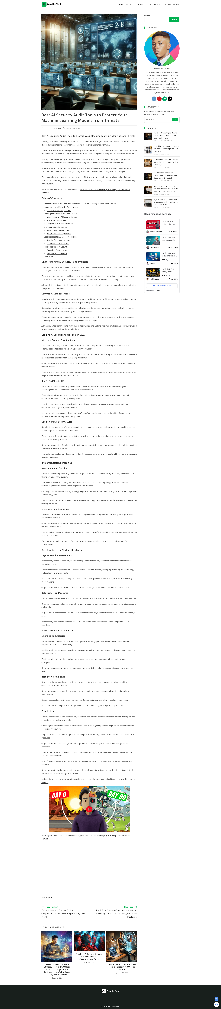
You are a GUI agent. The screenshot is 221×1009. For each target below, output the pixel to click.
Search (147, 16)
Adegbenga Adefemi (53, 128)
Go (175, 120)
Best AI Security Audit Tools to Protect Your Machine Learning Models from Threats (80, 203)
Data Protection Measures (58, 243)
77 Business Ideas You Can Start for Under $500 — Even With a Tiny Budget (166, 162)
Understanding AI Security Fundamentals (61, 207)
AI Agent (50, 897)
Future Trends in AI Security (56, 247)
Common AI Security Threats (59, 210)
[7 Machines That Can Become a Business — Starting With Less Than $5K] (148, 150)
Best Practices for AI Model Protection (60, 237)
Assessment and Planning (58, 230)
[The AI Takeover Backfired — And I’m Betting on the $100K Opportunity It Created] (148, 176)
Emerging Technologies (57, 250)
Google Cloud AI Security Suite (60, 223)
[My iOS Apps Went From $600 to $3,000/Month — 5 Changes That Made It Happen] (148, 203)
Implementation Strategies (55, 227)
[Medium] (164, 98)
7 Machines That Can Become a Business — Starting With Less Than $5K (166, 148)
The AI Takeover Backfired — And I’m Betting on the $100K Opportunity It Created (165, 175)
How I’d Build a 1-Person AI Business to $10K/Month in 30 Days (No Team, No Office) (166, 188)
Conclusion (48, 256)
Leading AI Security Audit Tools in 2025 (60, 213)
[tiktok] (170, 98)
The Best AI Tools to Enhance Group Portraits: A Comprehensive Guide (89, 956)
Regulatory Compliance (57, 253)
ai (46, 897)
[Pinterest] (159, 98)
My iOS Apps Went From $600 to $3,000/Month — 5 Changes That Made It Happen (166, 202)
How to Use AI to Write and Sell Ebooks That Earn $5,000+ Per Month (122, 967)
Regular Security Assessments (60, 240)
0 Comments (169, 141)
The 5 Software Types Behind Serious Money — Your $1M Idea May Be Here (165, 135)
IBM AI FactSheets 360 (56, 220)
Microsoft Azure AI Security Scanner (62, 217)
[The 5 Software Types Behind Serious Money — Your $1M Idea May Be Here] (148, 136)
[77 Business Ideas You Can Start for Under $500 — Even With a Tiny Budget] (148, 163)
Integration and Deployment (59, 233)
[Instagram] (154, 98)
